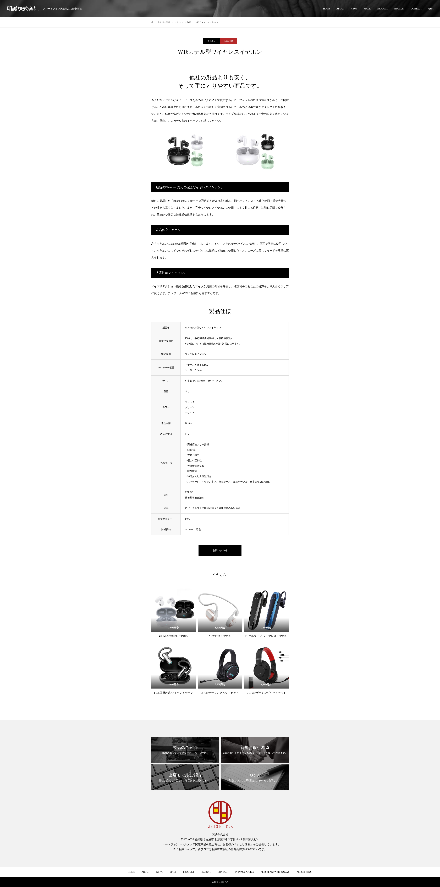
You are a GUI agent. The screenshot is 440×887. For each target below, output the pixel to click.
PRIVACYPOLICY (244, 872)
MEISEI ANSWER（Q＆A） (275, 872)
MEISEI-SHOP (304, 872)
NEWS (354, 8)
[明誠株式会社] (220, 814)
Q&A (430, 8)
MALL (367, 8)
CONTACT (416, 8)
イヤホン (211, 41)
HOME (326, 8)
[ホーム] (152, 22)
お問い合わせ (220, 550)
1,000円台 (228, 41)
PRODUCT (382, 8)
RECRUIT (399, 8)
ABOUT (340, 8)
